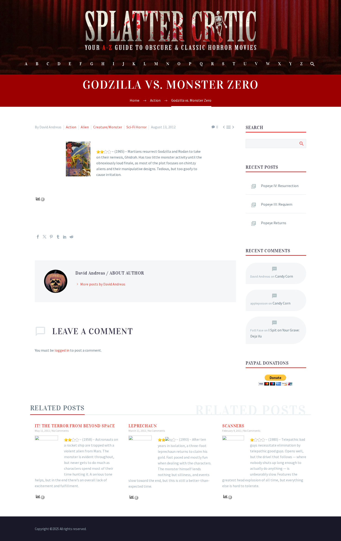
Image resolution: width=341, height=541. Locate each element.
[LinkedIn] (65, 237)
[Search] (311, 64)
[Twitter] (44, 237)
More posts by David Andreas (102, 284)
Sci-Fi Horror (136, 127)
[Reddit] (71, 237)
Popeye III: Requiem (276, 204)
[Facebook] (38, 237)
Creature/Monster (107, 127)
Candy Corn (284, 276)
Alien (85, 127)
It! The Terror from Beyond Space (75, 425)
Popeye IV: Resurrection (280, 185)
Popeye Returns (273, 222)
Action (71, 127)
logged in (62, 350)
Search (301, 143)
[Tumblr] (58, 237)
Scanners (233, 425)
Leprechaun (143, 425)
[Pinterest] (51, 237)
